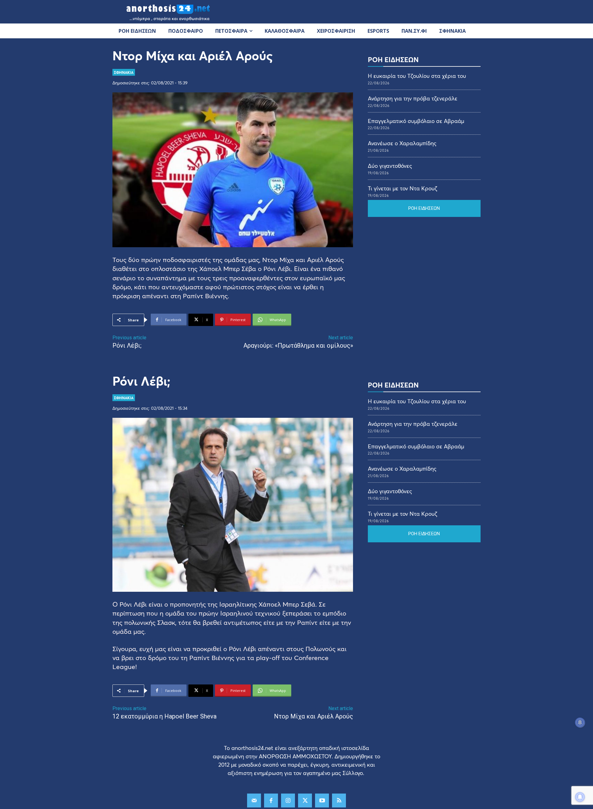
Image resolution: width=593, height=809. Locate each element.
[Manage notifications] (580, 797)
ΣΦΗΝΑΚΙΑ (123, 72)
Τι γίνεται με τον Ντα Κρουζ (402, 188)
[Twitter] (305, 800)
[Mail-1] (254, 800)
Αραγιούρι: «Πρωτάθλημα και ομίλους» (298, 345)
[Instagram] (288, 800)
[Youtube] (322, 800)
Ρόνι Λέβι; (126, 345)
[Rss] (339, 800)
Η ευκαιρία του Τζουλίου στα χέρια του (417, 75)
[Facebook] (271, 800)
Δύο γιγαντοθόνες (390, 165)
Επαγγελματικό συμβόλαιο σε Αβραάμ (416, 121)
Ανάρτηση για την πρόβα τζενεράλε (412, 98)
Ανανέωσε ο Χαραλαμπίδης (402, 143)
